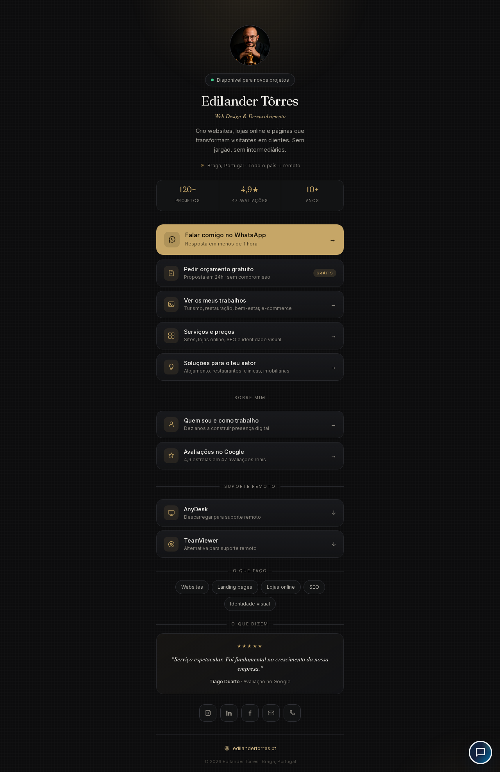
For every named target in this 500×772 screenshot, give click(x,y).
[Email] (271, 713)
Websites (192, 587)
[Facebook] (250, 713)
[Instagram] (207, 713)
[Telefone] (292, 713)
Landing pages (235, 587)
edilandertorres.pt (254, 748)
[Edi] (480, 752)
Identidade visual (250, 604)
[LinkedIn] (229, 713)
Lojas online (281, 587)
